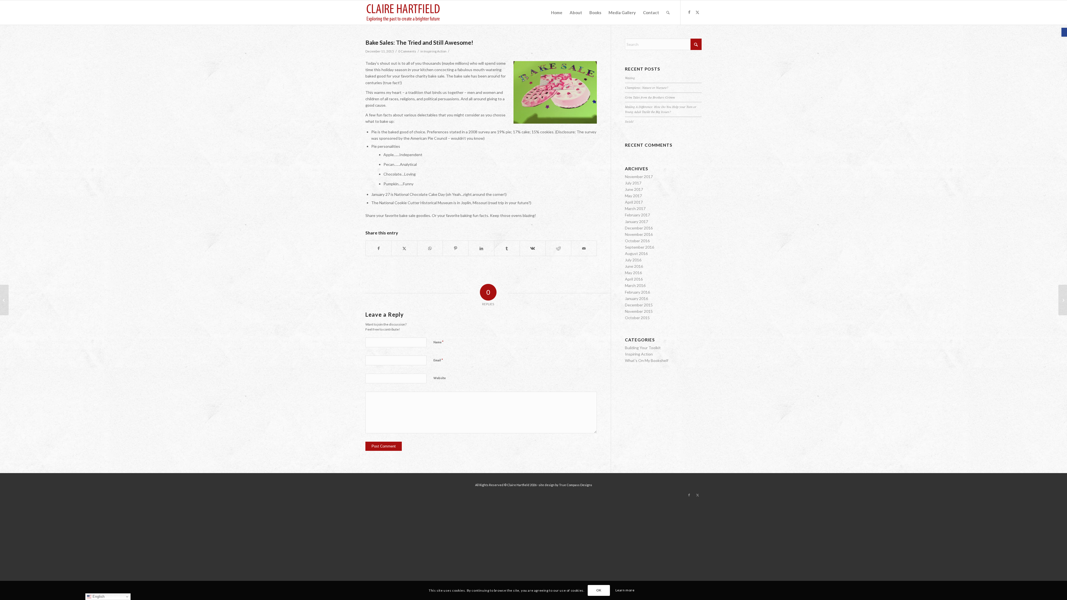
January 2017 (636, 221)
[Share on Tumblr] (507, 248)
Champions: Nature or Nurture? (646, 87)
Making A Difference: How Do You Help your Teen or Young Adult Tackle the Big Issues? (660, 109)
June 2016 (634, 266)
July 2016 (633, 260)
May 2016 (633, 272)
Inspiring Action (435, 51)
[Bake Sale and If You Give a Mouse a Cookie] (4, 300)
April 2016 (634, 279)
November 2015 (639, 311)
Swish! (629, 121)
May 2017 (633, 195)
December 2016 (639, 228)
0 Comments (407, 51)
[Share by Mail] (584, 248)
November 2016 (639, 234)
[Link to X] (697, 12)
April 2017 (634, 202)
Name (438, 342)
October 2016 (637, 240)
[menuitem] (556, 12)
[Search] (668, 12)
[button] (1064, 32)
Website (439, 378)
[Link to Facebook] (689, 12)
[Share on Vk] (532, 248)
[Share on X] (404, 248)
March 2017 (635, 208)
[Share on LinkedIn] (481, 248)
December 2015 (639, 304)
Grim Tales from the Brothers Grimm (650, 97)
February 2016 (637, 292)
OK (599, 590)
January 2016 (636, 298)
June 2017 (634, 189)
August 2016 (636, 253)
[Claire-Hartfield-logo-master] (403, 12)
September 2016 (639, 247)
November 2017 (639, 176)
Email (438, 360)
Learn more (625, 590)
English (97, 596)
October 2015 (637, 317)
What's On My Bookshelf (646, 360)
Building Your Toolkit (643, 347)
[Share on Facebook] (378, 248)
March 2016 (635, 285)
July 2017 (633, 183)
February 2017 (637, 214)
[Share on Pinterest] (455, 248)
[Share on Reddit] (558, 248)
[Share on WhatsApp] (430, 248)
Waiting (630, 78)
